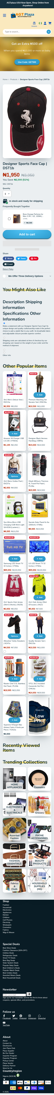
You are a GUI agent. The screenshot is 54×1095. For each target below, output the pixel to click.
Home (5, 79)
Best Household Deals (11, 978)
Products (13, 79)
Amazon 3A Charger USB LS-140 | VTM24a (14, 430)
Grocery (39, 804)
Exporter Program (10, 1058)
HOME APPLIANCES (14, 779)
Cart (49, 24)
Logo (22, 15)
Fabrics (6, 930)
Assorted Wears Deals (11, 975)
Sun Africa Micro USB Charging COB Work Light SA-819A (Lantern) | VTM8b (14, 513)
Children (6, 917)
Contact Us (7, 1043)
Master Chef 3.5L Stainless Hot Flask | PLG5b (14, 675)
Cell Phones (7, 920)
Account (45, 24)
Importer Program (10, 1056)
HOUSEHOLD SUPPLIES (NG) (39, 881)
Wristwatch (7, 925)
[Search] (49, 32)
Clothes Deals (8, 953)
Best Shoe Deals (9, 948)
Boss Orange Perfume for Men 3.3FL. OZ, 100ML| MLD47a (33, 216)
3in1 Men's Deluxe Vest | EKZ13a (14, 389)
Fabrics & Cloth (14, 881)
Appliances (7, 912)
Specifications (16, 313)
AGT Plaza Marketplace (18, 1092)
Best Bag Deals (9, 960)
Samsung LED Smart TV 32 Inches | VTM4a (14, 553)
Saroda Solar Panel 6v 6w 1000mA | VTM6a (39, 513)
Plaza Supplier (8, 1051)
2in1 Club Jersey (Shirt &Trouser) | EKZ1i (39, 592)
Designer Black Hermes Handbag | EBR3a (39, 430)
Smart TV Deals (9, 958)
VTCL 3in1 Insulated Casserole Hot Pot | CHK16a (39, 675)
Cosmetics (39, 779)
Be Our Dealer (8, 1053)
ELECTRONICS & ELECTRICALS (14, 804)
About (5, 1041)
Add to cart (27, 234)
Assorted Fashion (14, 830)
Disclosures (7, 1046)
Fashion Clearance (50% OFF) (15, 950)
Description (14, 302)
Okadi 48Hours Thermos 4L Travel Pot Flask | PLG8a (39, 472)
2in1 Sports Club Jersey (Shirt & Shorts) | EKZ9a (14, 592)
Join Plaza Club (9, 1048)
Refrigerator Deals (10, 955)
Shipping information (22, 304)
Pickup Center (8, 1061)
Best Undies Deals (10, 973)
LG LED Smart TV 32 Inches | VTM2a (39, 553)
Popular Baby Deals (10, 965)
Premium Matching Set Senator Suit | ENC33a (39, 389)
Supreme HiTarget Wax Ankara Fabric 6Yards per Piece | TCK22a (14, 716)
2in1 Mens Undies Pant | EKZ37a (14, 472)
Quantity (6, 188)
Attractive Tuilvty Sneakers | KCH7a (14, 632)
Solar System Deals (10, 963)
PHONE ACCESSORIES (39, 830)
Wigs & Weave (8, 932)
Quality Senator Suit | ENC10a (39, 632)
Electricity (6, 922)
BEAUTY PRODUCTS (39, 855)
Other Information (22, 316)
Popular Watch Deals (11, 970)
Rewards (34, 26)
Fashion (6, 905)
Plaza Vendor (8, 1063)
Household (7, 907)
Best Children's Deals (11, 968)
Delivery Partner (9, 1066)
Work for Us (7, 1068)
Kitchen (6, 915)
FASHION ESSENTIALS (14, 855)
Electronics (7, 910)
